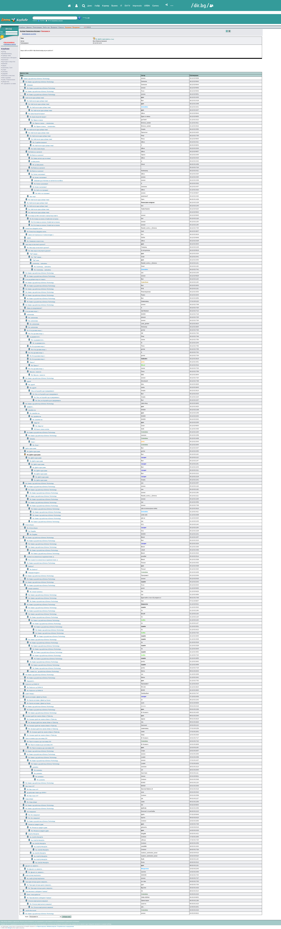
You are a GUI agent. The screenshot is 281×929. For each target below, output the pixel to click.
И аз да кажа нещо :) (31, 311)
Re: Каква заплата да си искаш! (41, 158)
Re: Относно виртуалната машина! (41, 904)
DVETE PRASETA (33, 834)
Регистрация (37, 27)
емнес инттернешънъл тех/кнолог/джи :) (40, 235)
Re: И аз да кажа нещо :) (34, 330)
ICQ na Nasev (29, 525)
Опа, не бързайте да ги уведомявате (42, 391)
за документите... (35, 337)
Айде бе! (36, 423)
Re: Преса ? (35, 365)
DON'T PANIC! (29, 694)
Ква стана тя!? (29, 786)
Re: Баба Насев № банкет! (36, 114)
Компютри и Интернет (9, 57)
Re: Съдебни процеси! (40, 142)
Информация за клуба (29, 34)
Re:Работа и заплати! (35, 152)
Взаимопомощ (7, 53)
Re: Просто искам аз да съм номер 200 (39, 741)
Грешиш (32, 439)
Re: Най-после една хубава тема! (37, 101)
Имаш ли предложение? (34, 308)
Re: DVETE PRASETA (36, 837)
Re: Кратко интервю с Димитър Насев (38, 700)
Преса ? (32, 362)
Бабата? (31, 566)
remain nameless (33, 588)
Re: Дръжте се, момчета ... (35, 869)
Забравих (30, 85)
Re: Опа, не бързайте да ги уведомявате (45, 394)
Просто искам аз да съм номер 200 (36, 738)
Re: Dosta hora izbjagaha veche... (37, 231)
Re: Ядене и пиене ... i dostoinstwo (43, 123)
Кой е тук (46, 27)
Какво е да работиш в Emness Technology (37, 78)
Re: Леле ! (36, 445)
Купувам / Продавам (72, 27)
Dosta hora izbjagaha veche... (34, 228)
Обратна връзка (41, 926)
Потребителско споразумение (65, 926)
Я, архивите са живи (9, 83)
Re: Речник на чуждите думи (38, 827)
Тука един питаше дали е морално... (36, 882)
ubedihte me (32, 410)
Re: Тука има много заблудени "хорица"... (39, 898)
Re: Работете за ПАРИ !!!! (35, 687)
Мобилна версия (51, 926)
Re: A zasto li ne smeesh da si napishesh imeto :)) (43, 560)
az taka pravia (35, 161)
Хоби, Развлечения (8, 79)
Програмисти (45, 31)
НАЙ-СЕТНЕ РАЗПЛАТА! (33, 875)
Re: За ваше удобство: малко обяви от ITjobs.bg (42, 719)
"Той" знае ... (36, 260)
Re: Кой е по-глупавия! (41, 190)
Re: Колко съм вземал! (38, 174)
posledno (35, 767)
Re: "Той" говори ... (36, 257)
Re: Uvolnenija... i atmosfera (42, 267)
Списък (61, 27)
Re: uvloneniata (33, 317)
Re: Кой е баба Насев (38, 149)
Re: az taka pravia (38, 165)
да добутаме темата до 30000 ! (36, 792)
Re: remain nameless (36, 592)
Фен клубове (6, 77)
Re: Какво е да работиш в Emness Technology (39, 82)
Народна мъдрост (34, 572)
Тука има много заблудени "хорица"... (36, 891)
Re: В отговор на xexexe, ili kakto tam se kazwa (44, 219)
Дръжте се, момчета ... (32, 866)
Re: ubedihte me (35, 413)
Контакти (5, 59)
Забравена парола (10, 44)
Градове (5, 73)
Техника (4, 71)
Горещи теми (6, 55)
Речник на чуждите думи (35, 824)
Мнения (4, 63)
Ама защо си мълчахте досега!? (35, 244)
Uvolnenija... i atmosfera (40, 263)
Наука (4, 65)
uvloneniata (30, 314)
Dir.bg (4, 51)
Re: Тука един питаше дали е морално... (39, 885)
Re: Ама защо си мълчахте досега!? (38, 247)
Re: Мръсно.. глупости (38, 375)
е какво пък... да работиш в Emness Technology (44, 671)
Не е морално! (31, 812)
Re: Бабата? (34, 569)
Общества (5, 81)
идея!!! (29, 381)
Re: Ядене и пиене (37, 120)
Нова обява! (29, 799)
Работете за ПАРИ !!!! (32, 684)
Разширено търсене (57, 20)
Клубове (22, 27)
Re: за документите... (37, 340)
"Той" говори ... (34, 254)
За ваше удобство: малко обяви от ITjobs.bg (39, 716)
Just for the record (30, 910)
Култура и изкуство (8, 61)
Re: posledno (38, 770)
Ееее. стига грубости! (33, 894)
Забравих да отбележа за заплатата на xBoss (48, 180)
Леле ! (33, 442)
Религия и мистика (8, 75)
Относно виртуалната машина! (38, 901)
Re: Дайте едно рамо (33, 451)
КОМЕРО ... (30, 407)
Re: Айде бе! (39, 426)
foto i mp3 (33, 196)
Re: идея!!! (31, 384)
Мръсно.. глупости (35, 372)
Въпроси (54, 27)
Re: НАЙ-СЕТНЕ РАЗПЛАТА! (35, 878)
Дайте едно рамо (30, 448)
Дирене (29, 27)
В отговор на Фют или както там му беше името (43, 216)
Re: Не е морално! (34, 815)
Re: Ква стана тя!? (32, 789)
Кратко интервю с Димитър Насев (36, 697)
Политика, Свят (7, 67)
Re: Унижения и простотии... (36, 241)
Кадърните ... (31, 681)
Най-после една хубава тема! (34, 98)
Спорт (4, 69)
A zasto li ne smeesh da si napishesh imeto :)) (40, 557)
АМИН (29, 238)
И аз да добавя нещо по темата (35, 279)
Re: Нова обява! (32, 802)
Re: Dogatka (32, 531)
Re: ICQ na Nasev (32, 528)
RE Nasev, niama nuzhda (41, 429)
